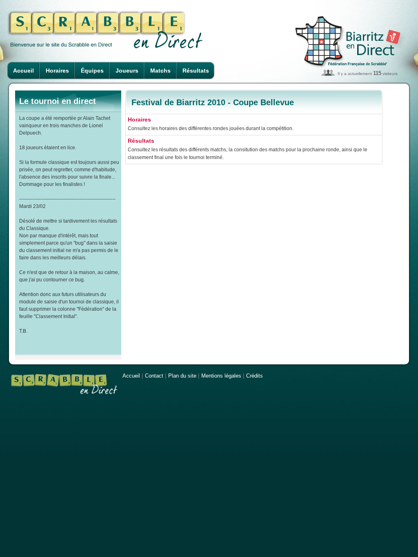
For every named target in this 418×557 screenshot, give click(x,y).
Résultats (195, 70)
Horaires (57, 70)
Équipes (92, 70)
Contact (154, 376)
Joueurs (127, 70)
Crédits (254, 376)
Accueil (23, 70)
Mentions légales (221, 376)
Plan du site (182, 376)
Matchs (160, 70)
